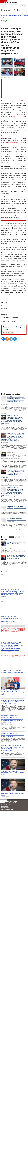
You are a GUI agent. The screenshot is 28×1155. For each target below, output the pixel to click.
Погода (25, 15)
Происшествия (8, 18)
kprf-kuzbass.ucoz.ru (8, 77)
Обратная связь (4, 806)
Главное (4, 15)
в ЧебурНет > (6, 21)
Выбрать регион (5, 807)
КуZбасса (23, 101)
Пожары (17, 18)
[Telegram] (11, 339)
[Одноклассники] (7, 339)
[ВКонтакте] (3, 339)
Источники (17, 15)
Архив (11, 15)
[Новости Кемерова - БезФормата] (9, 2)
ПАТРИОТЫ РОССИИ (17, 116)
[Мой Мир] (15, 339)
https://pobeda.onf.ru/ (20, 223)
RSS (12, 809)
